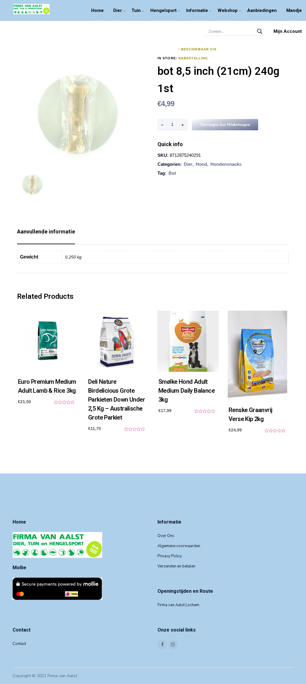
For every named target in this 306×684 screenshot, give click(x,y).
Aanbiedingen (262, 10)
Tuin (136, 10)
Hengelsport (163, 10)
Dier (117, 10)
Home (97, 10)
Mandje (294, 10)
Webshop (228, 10)
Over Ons (165, 535)
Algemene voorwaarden (178, 546)
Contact (19, 643)
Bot (172, 173)
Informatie (197, 10)
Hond (201, 164)
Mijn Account (287, 31)
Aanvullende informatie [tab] (46, 231)
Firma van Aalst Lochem (178, 605)
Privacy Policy (169, 556)
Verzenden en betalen (176, 566)
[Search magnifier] (259, 31)
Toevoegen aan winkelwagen (225, 124)
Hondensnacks (225, 164)
